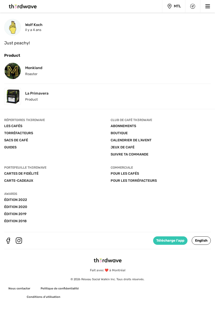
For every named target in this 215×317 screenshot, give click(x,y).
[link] (19, 288)
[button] (201, 240)
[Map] (193, 6)
